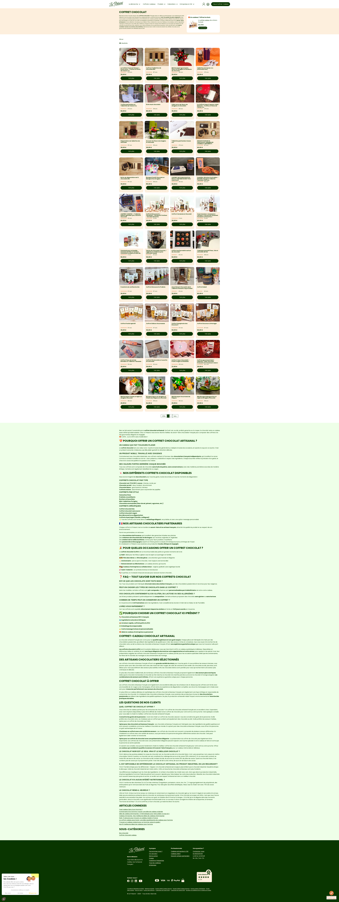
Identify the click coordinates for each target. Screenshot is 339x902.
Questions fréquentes (156, 861)
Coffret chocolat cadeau (127, 835)
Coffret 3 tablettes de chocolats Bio (153, 68)
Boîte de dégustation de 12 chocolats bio (130, 178)
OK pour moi (32, 893)
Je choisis (20, 893)
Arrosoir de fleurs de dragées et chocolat (156, 141)
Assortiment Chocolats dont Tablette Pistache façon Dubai (182, 287)
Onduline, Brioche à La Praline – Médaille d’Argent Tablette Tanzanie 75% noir (207, 179)
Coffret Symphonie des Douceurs (180, 324)
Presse (151, 858)
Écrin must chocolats (153, 104)
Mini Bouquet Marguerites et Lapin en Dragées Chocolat (207, 397)
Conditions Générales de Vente (135, 888)
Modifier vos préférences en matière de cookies (198, 890)
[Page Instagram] (132, 881)
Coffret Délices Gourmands (155, 323)
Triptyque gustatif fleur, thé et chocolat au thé (207, 251)
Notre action (153, 856)
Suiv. (175, 416)
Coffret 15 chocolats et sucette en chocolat (156, 360)
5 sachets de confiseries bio (130, 287)
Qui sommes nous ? (155, 851)
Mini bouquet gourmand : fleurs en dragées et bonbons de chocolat (182, 69)
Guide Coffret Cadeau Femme (163, 888)
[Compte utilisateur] (204, 4)
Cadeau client (176, 854)
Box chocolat (123, 833)
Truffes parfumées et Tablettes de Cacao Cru (129, 105)
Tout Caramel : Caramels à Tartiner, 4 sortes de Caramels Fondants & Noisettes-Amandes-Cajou (207, 216)
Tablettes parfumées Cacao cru (181, 141)
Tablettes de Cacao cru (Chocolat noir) (205, 68)
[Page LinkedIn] (136, 881)
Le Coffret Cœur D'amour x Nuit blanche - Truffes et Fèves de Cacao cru (207, 106)
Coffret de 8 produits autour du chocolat (181, 251)
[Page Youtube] (140, 881)
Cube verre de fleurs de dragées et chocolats (180, 105)
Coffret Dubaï (202, 287)
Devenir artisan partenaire (180, 856)
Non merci (8, 893)
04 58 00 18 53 (198, 854)
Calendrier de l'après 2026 (178, 890)
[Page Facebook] (128, 881)
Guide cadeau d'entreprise (198, 888)
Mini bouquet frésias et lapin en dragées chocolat (131, 397)
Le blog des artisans (149, 890)
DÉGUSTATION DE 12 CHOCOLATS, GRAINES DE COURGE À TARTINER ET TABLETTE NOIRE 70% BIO (205, 143)
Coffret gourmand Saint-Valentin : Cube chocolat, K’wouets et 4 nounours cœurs (207, 361)
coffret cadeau (204, 20)
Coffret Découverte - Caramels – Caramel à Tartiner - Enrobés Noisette (156, 215)
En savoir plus (202, 28)
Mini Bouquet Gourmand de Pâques (181, 397)
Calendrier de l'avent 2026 (163, 890)
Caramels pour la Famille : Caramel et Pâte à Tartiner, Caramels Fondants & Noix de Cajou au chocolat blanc (130, 252)
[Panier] (208, 4)
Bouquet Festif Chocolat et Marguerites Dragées (155, 178)
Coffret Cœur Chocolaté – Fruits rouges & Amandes (180, 360)
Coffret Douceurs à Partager (207, 323)
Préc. (164, 416)
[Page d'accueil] (116, 4)
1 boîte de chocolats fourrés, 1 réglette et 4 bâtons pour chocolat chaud (156, 252)
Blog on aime (138, 890)
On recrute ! (153, 854)
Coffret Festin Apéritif (128, 323)
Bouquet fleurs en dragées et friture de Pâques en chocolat (156, 397)
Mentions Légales (149, 888)
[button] (4, 899)
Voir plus (131, 78)
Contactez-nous (198, 851)
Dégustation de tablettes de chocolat (130, 141)
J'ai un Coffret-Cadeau (221, 4)
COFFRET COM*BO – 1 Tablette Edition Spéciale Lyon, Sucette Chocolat (131, 215)
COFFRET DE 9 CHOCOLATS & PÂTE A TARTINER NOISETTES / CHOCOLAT (181, 179)
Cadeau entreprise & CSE (179, 851)
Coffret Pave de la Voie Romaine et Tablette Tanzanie (131, 360)
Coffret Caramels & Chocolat (182, 214)
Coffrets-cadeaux (149, 4)
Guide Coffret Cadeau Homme (181, 888)
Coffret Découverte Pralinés (155, 287)
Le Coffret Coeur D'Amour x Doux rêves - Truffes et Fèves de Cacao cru (130, 69)
